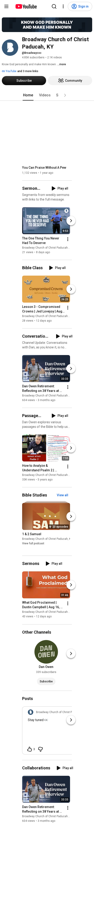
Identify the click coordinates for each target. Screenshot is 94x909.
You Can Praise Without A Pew (44, 167)
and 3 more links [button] (27, 71)
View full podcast (33, 543)
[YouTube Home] (26, 6)
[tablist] (47, 95)
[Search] (54, 6)
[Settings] (63, 6)
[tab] (28, 95)
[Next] (71, 220)
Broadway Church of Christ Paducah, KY (47, 247)
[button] (65, 95)
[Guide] (6, 6)
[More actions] (67, 239)
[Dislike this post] (40, 749)
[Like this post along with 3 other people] (29, 749)
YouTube (10, 71)
